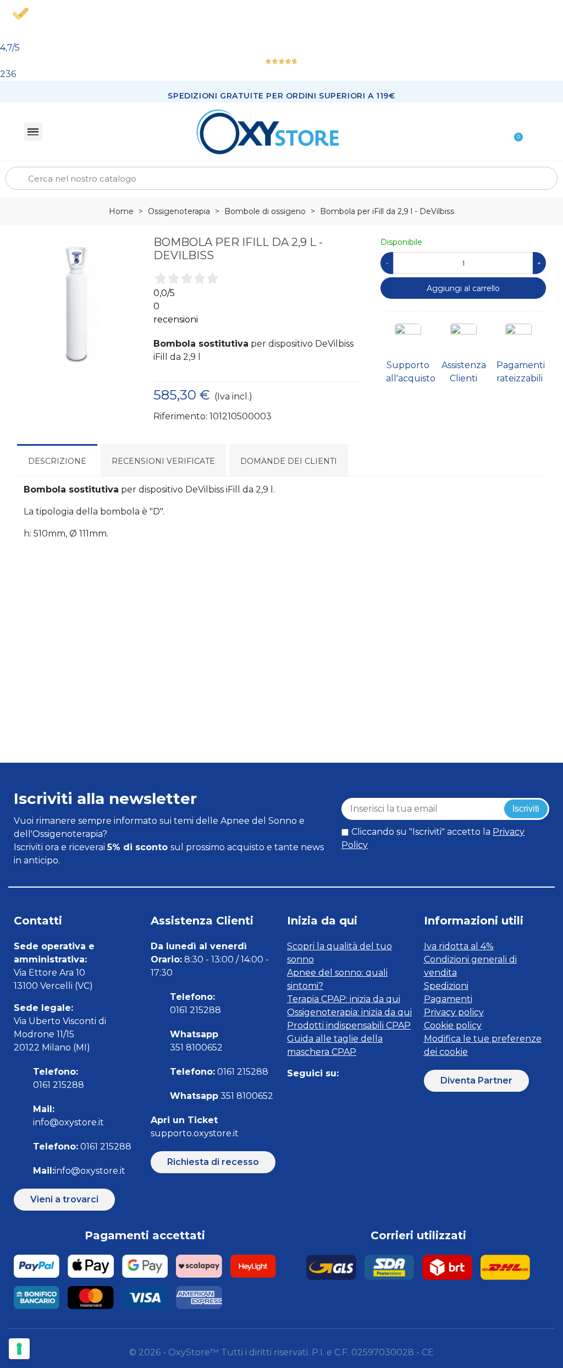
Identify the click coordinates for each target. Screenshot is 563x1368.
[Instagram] (318, 1095)
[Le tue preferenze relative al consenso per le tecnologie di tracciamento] (19, 1348)
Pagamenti (448, 999)
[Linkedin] (343, 1095)
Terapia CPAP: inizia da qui (343, 999)
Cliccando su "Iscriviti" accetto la (433, 838)
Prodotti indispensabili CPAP (349, 1025)
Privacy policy (454, 1012)
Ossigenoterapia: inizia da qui (349, 1012)
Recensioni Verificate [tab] (163, 461)
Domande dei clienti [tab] (288, 461)
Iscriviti (525, 808)
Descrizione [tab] (57, 461)
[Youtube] (368, 1095)
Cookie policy (453, 1025)
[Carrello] (513, 132)
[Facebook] (294, 1095)
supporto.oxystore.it (195, 1133)
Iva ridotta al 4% (459, 946)
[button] (64, 1200)
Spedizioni (446, 986)
